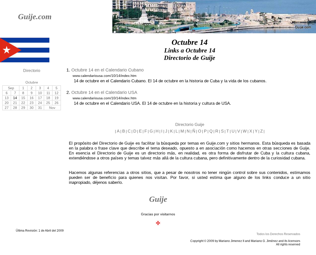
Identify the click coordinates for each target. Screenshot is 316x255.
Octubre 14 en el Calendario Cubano (107, 70)
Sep (11, 88)
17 (40, 98)
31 (40, 108)
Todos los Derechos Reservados (278, 234)
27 (7, 108)
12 (57, 93)
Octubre (31, 82)
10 (40, 93)
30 (32, 108)
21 (15, 103)
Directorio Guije (189, 124)
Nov (52, 108)
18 (48, 98)
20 (7, 103)
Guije (158, 199)
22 (23, 103)
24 (40, 103)
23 (32, 103)
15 (23, 98)
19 (57, 98)
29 (23, 108)
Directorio (31, 70)
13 (7, 98)
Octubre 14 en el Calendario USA (104, 92)
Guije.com (35, 16)
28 (15, 108)
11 (48, 93)
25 (48, 103)
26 (57, 103)
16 (32, 98)
